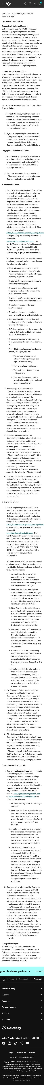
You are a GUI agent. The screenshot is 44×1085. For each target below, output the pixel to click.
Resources (6, 1001)
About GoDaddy (8, 989)
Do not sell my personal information (22, 1057)
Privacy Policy (21, 1052)
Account (5, 1013)
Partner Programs (9, 1007)
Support (5, 995)
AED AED (35, 1038)
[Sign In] (35, 4)
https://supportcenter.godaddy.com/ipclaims (25, 233)
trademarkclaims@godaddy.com (20, 241)
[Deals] (25, 4)
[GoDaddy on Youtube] (27, 1044)
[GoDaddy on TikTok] (15, 1044)
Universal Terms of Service (22, 1080)
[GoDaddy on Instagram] (9, 1044)
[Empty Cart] (40, 3)
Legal (11, 1052)
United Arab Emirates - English (14, 1038)
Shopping (6, 1019)
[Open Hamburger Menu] (3, 4)
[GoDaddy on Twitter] (21, 1044)
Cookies (32, 1052)
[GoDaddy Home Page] (11, 1028)
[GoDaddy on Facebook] (4, 1044)
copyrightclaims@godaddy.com (19, 533)
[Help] (30, 4)
